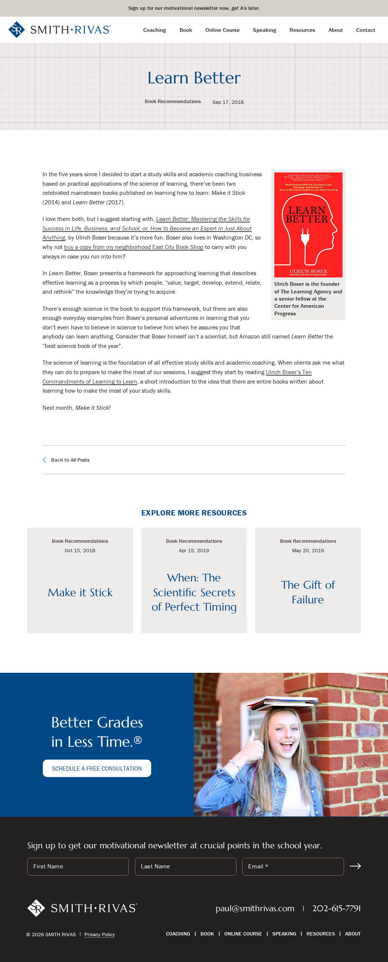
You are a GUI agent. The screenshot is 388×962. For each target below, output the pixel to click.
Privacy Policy (99, 934)
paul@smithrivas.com (255, 908)
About (353, 933)
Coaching (178, 933)
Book (207, 933)
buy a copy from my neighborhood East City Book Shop (133, 247)
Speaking (284, 933)
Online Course (243, 933)
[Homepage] (59, 29)
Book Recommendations (173, 101)
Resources (321, 933)
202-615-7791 (336, 908)
